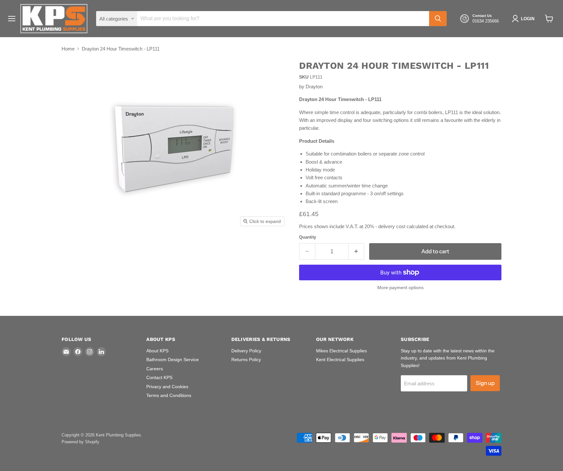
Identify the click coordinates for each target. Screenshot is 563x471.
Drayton (314, 86)
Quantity (307, 237)
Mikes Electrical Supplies (341, 350)
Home (68, 49)
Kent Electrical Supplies (340, 359)
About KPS (157, 350)
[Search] (438, 18)
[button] (524, 18)
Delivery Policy (246, 350)
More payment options (400, 287)
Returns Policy (246, 359)
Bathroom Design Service (172, 359)
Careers (154, 368)
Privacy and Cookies (167, 386)
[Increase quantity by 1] (357, 251)
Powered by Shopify (80, 441)
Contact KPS (159, 377)
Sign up (485, 383)
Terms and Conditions (168, 395)
